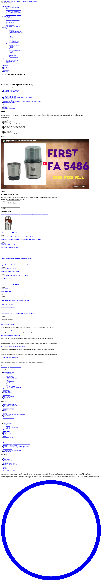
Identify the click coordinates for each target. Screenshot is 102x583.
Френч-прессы (12, 40)
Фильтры (11, 51)
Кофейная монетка (7, 451)
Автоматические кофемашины (16, 32)
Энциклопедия (6, 16)
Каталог (5, 68)
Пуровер (5, 413)
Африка (8, 383)
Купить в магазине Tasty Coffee (10, 91)
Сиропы (11, 52)
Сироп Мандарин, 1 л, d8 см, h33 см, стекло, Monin (16, 258)
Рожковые (11, 30)
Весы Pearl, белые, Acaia (8, 307)
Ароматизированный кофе (9, 393)
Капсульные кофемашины (15, 31)
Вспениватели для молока (15, 50)
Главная (5, 67)
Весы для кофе (12, 53)
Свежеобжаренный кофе (12, 60)
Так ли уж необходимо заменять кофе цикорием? (10, 335)
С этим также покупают (9, 108)
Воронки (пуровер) (13, 38)
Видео (7, 21)
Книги (4, 436)
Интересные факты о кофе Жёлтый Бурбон (9, 357)
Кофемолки (11, 46)
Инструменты (6, 6)
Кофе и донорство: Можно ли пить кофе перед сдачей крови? (13, 346)
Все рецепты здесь (5, 367)
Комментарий (4, 207)
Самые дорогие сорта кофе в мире (8, 324)
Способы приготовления (15, 367)
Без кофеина (6, 390)
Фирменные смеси (10, 61)
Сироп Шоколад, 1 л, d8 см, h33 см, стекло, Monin (16, 265)
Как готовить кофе (7, 460)
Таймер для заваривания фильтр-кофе (15, 8)
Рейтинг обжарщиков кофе (9, 64)
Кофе (4, 58)
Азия (7, 385)
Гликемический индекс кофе (13, 11)
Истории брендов (10, 22)
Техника (8, 28)
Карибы (8, 380)
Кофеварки (12, 214)
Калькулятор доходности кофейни (11, 445)
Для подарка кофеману (8, 437)
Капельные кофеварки (14, 41)
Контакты (5, 65)
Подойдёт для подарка (14, 45)
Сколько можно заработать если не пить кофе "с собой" (16, 446)
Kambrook (45, 214)
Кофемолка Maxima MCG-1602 (10, 271)
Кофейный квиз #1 (7, 449)
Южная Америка (10, 381)
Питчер (8, 426)
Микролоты (9, 373)
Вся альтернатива (13, 33)
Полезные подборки (38, 214)
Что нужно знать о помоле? (9, 96)
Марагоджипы (9, 375)
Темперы (11, 47)
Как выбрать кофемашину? (9, 98)
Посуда (10, 56)
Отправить (3, 208)
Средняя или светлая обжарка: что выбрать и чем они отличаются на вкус (16, 330)
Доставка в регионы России (10, 465)
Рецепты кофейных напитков (10, 464)
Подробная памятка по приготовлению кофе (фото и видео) (17, 97)
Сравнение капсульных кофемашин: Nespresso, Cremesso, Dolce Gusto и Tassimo (22, 101)
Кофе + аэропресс (6, 291)
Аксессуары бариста (8, 423)
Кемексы (11, 37)
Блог (7, 18)
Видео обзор (3, 243)
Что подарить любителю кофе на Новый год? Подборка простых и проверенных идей (18, 340)
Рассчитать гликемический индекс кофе (12, 442)
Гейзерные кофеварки (14, 42)
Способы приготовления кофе (13, 20)
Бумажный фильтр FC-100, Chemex (11, 284)
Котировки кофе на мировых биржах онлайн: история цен (17, 447)
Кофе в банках (6, 398)
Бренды (5, 468)
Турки (10, 36)
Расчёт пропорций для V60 (12, 7)
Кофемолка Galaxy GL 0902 (9, 232)
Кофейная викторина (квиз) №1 (13, 15)
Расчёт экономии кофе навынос (13, 12)
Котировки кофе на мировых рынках (15, 13)
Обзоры (5, 27)
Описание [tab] (5, 104)
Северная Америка (10, 377)
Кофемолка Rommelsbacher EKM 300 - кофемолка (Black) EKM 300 (21, 239)
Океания (8, 382)
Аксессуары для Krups (8, 408)
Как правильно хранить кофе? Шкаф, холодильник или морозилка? (19, 100)
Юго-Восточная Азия (11, 386)
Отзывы (5, 107)
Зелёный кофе (6, 395)
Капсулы (8, 62)
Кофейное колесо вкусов (9, 102)
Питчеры (11, 48)
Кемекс (5, 410)
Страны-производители (9, 463)
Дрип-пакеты (6, 397)
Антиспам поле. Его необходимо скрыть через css (12, 199)
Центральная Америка (11, 378)
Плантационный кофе (8, 372)
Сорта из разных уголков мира (13, 387)
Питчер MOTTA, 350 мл (8, 278)
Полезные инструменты (9, 457)
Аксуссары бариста (13, 57)
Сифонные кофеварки (8, 409)
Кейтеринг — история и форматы (7, 351)
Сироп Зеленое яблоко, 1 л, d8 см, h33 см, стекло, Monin (17, 313)
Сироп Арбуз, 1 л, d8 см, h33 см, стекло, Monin (15, 300)
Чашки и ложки (12, 55)
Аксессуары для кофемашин (21, 214)
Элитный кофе (9, 376)
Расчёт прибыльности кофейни (13, 10)
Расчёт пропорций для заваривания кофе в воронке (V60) (17, 444)
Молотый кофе (6, 391)
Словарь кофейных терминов (13, 26)
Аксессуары (9, 43)
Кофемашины (6, 214)
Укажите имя (4, 201)
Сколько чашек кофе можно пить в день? (9, 359)
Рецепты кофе (9, 17)
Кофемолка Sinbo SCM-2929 (9, 247)
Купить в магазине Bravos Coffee (11, 90)
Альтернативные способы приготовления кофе (14, 414)
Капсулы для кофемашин (9, 396)
